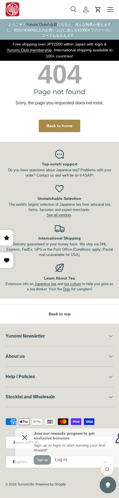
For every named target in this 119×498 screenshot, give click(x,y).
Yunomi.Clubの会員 (41, 24)
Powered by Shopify (51, 484)
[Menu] (110, 9)
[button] (98, 9)
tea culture (72, 284)
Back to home (59, 126)
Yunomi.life (25, 484)
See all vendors (58, 215)
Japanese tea (45, 284)
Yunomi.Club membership (29, 50)
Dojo (66, 289)
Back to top (60, 314)
